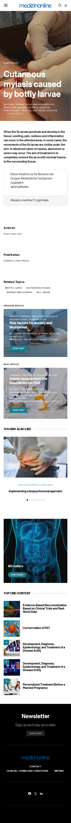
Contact (35, 766)
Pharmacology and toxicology (28, 395)
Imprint (59, 770)
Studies (53, 339)
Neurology (16, 337)
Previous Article (14, 306)
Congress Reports (33, 389)
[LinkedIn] (41, 793)
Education (10, 107)
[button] (65, 5)
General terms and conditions (27, 770)
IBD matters (15, 566)
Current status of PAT (36, 627)
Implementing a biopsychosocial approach (35, 491)
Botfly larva (14, 288)
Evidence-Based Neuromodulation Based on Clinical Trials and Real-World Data (45, 608)
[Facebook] (29, 793)
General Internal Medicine (33, 107)
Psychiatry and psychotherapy (28, 339)
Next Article (11, 364)
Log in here (42, 200)
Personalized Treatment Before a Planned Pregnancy (44, 686)
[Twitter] (35, 793)
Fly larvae (44, 292)
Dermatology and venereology (35, 104)
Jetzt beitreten (19, 186)
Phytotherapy (18, 398)
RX (5, 104)
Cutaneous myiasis (39, 288)
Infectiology (12, 110)
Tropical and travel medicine (39, 110)
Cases (11, 104)
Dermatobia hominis (20, 292)
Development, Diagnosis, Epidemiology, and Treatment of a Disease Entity (44, 647)
